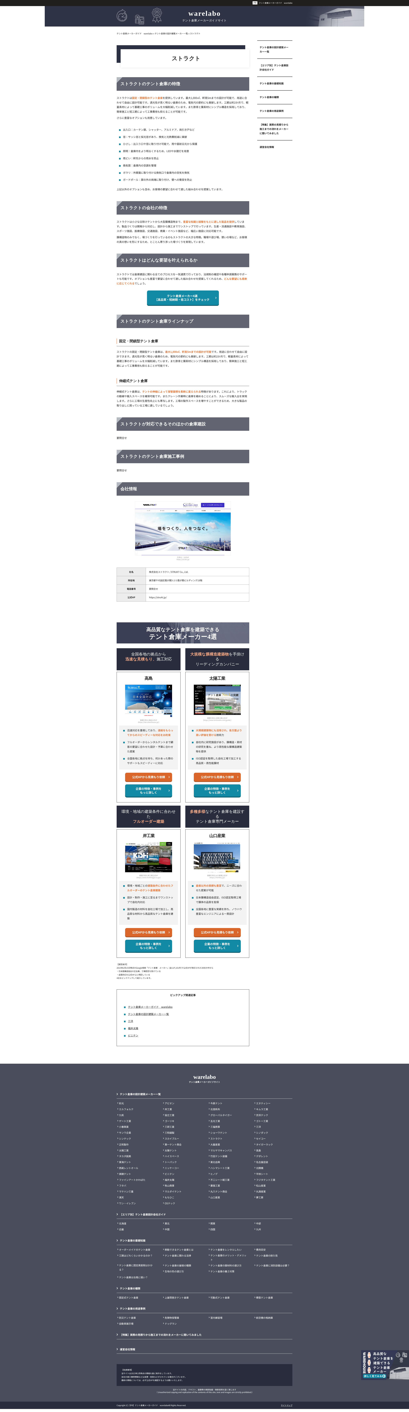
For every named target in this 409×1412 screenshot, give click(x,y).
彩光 (121, 1103)
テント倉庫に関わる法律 (178, 1255)
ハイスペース (172, 1156)
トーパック (171, 1162)
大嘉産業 (215, 1144)
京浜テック (262, 1115)
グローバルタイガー (221, 1115)
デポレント (262, 1156)
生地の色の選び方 (174, 1271)
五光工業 (215, 1121)
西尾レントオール (128, 1168)
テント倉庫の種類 (269, 97)
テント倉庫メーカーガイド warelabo (275, 3)
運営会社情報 (267, 147)
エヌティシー (263, 1103)
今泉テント (216, 1103)
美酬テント (125, 1174)
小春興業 (124, 1126)
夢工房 (259, 1197)
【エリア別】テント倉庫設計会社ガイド (274, 67)
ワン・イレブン (127, 1203)
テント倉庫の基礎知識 (272, 83)
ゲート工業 (125, 1121)
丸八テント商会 (218, 1191)
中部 (258, 1223)
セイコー (261, 1138)
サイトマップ (286, 1405)
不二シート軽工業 (220, 1179)
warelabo (204, 15)
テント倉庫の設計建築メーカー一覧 (148, 1014)
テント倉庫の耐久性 (267, 1255)
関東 (212, 1223)
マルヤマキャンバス (221, 1150)
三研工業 (169, 1126)
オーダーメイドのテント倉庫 (134, 1249)
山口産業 (215, 1197)
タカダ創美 (125, 1156)
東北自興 (215, 1162)
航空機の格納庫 (264, 1317)
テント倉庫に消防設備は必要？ (273, 1265)
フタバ (122, 1185)
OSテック (170, 1203)
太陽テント (171, 1150)
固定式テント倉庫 (128, 1297)
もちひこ (169, 1197)
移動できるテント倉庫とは (179, 1249)
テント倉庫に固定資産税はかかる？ (136, 1267)
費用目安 (261, 1249)
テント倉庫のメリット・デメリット (228, 1257)
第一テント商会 (173, 1144)
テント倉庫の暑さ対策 (222, 1271)
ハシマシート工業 (220, 1168)
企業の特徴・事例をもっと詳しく (149, 790)
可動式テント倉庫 (220, 1297)
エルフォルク (126, 1109)
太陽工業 (124, 1150)
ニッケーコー (172, 1168)
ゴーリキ (169, 1121)
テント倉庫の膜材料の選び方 (226, 1265)
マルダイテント (173, 1191)
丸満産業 (261, 1191)
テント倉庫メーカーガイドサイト (204, 1078)
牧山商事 (169, 1185)
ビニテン (133, 1035)
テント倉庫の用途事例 (272, 110)
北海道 (122, 1223)
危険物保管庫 (172, 1317)
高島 (258, 1150)
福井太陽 (133, 1028)
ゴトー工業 (262, 1121)
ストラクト (216, 1138)
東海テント (125, 1162)
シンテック (125, 1138)
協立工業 (169, 1115)
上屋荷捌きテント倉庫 (177, 1297)
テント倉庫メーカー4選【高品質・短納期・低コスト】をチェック (182, 298)
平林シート (262, 1174)
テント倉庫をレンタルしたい (226, 1249)
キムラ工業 (262, 1109)
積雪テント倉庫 (264, 1297)
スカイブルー (172, 1138)
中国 (167, 1229)
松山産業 (261, 1185)
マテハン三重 (126, 1191)
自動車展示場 (126, 1323)
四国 (212, 1229)
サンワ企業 (125, 1132)
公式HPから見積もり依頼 (148, 777)
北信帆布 (215, 1109)
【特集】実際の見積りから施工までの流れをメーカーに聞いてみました (274, 129)
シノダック (262, 1132)
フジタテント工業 (265, 1179)
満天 (121, 1197)
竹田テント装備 (218, 1156)
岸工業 (168, 1109)
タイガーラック (264, 1144)
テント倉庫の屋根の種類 (178, 1265)
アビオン (169, 1103)
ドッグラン (171, 1323)
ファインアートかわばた (132, 1179)
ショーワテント (218, 1132)
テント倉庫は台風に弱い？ (133, 1277)
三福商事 (215, 1126)
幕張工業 (215, 1185)
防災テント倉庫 (127, 1317)
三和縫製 (169, 1132)
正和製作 (124, 1144)
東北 (167, 1223)
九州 (258, 1229)
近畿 (121, 1229)
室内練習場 (216, 1317)
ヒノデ (214, 1174)
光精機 (259, 1168)
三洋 (130, 1021)
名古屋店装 (262, 1162)
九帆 (121, 1115)
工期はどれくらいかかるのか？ (136, 1255)
